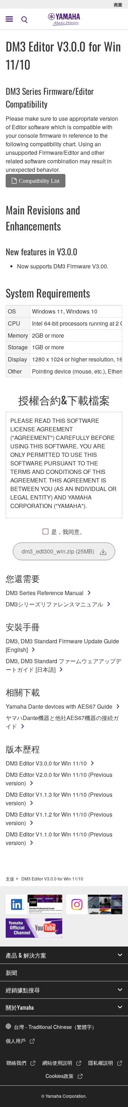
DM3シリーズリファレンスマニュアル (54, 604)
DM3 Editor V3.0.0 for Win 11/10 (46, 763)
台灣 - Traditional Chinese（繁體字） (55, 1026)
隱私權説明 (100, 1062)
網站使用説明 (57, 1062)
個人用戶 (16, 1040)
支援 (10, 879)
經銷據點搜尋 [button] (23, 990)
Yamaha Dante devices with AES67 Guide (59, 706)
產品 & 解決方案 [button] (26, 955)
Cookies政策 (60, 1075)
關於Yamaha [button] (20, 1007)
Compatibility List (39, 181)
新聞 (11, 972)
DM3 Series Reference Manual (45, 593)
